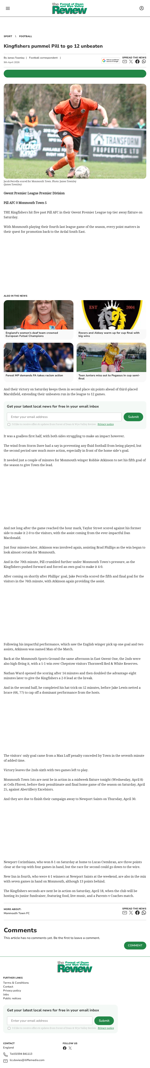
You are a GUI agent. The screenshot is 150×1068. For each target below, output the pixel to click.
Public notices (12, 998)
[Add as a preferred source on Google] (110, 60)
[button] (7, 8)
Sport (8, 36)
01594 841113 (23, 1054)
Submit (133, 417)
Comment (135, 945)
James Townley (16, 57)
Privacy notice (106, 424)
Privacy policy (12, 990)
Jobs (6, 994)
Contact (8, 987)
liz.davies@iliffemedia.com (27, 1060)
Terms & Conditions (16, 983)
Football (25, 36)
